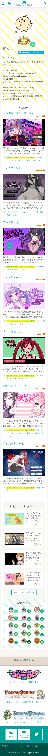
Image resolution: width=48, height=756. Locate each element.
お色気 (14, 215)
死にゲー (36, 160)
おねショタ (19, 160)
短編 (8, 215)
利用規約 (5, 746)
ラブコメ (9, 160)
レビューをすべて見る (23, 592)
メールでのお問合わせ (24, 734)
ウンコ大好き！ (10, 57)
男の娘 (24, 270)
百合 (38, 430)
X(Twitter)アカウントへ (31, 52)
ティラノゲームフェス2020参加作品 (20, 321)
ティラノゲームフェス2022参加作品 (20, 267)
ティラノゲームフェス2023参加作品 (20, 157)
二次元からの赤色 (13, 443)
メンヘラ (35, 212)
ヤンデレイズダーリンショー (19, 113)
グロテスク (14, 324)
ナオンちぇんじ (12, 331)
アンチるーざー (12, 222)
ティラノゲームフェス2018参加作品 (20, 430)
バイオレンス (23, 379)
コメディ (28, 160)
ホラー (38, 321)
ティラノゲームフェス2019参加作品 (20, 376)
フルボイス (36, 433)
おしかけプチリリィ (14, 386)
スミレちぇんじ (12, 277)
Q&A (11, 734)
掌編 (41, 212)
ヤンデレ (39, 157)
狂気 (21, 324)
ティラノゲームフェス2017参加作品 (20, 488)
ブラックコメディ (13, 212)
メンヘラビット (12, 168)
